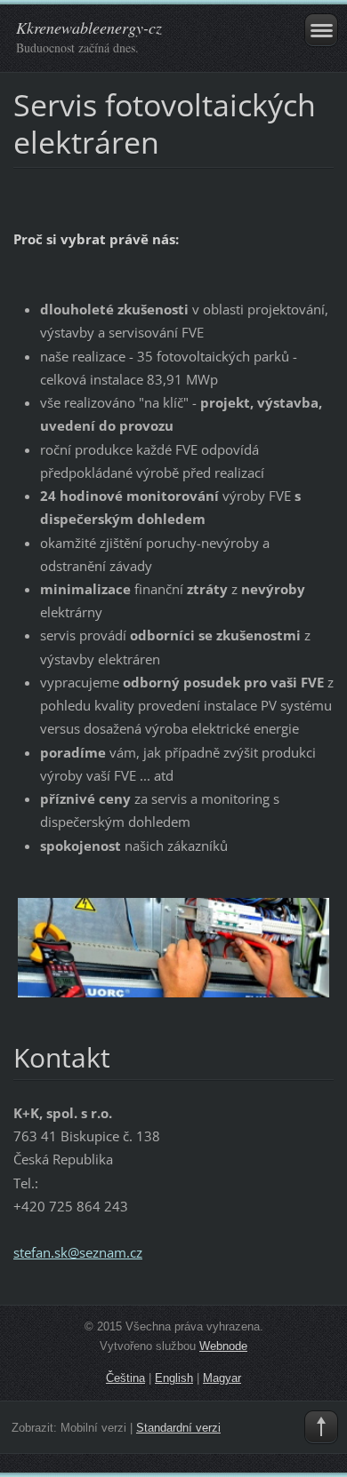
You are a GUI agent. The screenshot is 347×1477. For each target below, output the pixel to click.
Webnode (223, 1346)
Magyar (222, 1378)
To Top (321, 1427)
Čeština (125, 1378)
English (174, 1378)
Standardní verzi (178, 1427)
